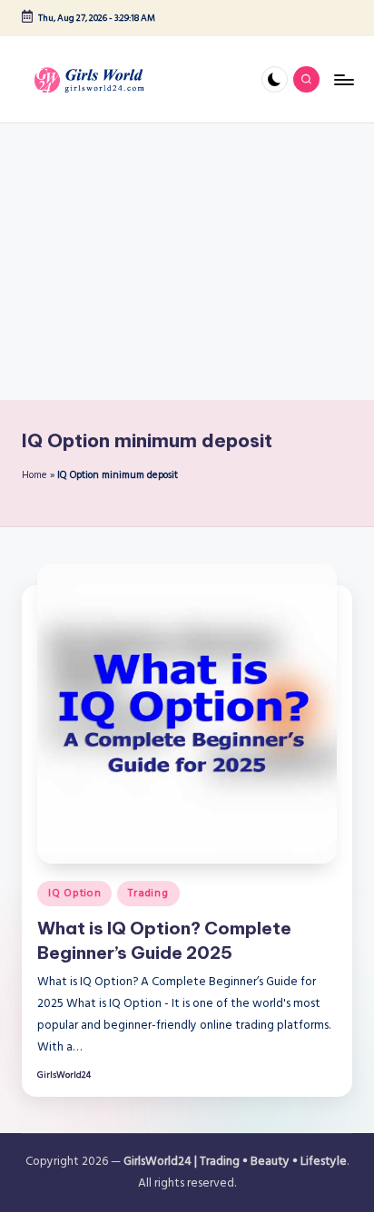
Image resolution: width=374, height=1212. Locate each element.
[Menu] (343, 79)
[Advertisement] (187, 261)
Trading (148, 893)
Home (34, 475)
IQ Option (74, 893)
